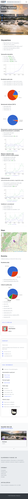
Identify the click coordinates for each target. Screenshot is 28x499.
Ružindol (4, 441)
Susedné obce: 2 (7, 396)
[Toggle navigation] (26, 2)
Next (24, 439)
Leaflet (15, 251)
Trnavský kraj (7, 377)
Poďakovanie (4, 471)
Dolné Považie (7, 382)
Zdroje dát (3, 473)
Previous (3, 439)
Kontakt (2, 477)
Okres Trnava (7, 375)
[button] (14, 241)
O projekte (3, 470)
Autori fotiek (3, 475)
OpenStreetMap (20, 251)
